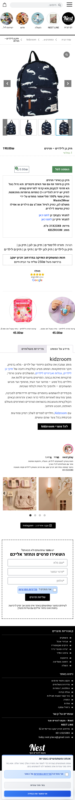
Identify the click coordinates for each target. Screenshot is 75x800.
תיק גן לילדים (63, 249)
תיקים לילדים (12, 249)
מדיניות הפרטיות (28, 589)
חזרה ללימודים (54, 245)
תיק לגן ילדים (43, 249)
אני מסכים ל (35, 589)
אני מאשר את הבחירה (37, 793)
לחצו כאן (44, 215)
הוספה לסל (62, 169)
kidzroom (31, 40)
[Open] (19, 493)
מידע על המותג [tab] (59, 349)
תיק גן (22, 245)
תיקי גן (28, 249)
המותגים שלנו (47, 40)
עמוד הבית (66, 40)
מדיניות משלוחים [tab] (32, 349)
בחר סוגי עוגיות (37, 785)
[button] (67, 83)
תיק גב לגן (35, 245)
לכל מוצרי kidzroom (54, 426)
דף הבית (68, 27)
